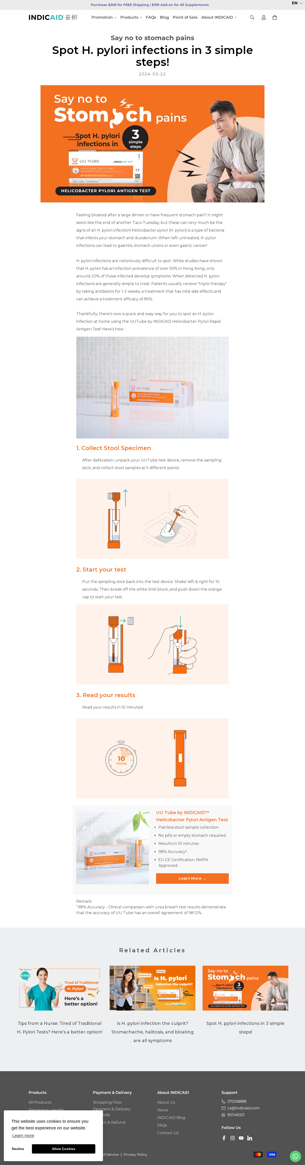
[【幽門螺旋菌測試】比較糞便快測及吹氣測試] (152, 144)
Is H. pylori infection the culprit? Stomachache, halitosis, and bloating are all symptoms (153, 1032)
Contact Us (168, 1133)
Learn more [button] (23, 1135)
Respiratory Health (46, 1110)
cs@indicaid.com (243, 1108)
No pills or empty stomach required (192, 835)
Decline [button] (18, 1149)
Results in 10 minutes (178, 843)
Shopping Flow (107, 1102)
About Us (166, 1102)
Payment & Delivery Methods (112, 1112)
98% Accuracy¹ (172, 851)
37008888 (236, 1101)
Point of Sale (185, 17)
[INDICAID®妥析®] (54, 17)
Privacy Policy (135, 1154)
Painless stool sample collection (188, 827)
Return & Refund (109, 1122)
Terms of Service (105, 1154)
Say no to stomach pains (152, 38)
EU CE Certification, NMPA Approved (183, 863)
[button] (297, 3)
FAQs (151, 17)
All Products (40, 1102)
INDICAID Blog (171, 1117)
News (162, 1110)
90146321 (235, 1114)
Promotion (102, 17)
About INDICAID (217, 17)
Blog (164, 17)
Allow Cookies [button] (63, 1149)
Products (129, 17)
